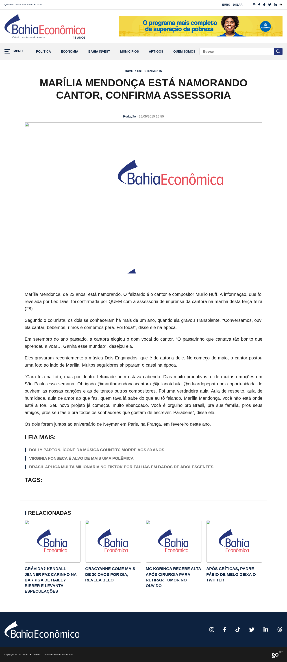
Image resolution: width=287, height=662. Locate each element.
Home (129, 71)
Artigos (156, 51)
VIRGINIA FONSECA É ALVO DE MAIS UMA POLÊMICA (81, 458)
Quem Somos (184, 51)
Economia (69, 51)
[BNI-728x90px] (201, 26)
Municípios (129, 51)
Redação (129, 116)
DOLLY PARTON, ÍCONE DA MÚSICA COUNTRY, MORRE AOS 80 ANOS (96, 450)
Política (43, 51)
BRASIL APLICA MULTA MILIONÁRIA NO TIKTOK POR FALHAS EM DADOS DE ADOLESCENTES (121, 467)
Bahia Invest (99, 51)
